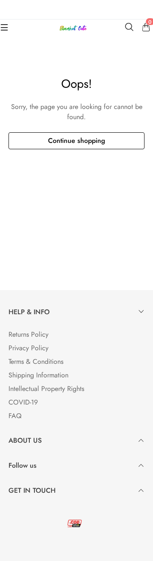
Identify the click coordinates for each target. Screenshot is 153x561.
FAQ (15, 416)
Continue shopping (76, 140)
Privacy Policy (28, 348)
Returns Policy (28, 334)
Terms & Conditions (35, 361)
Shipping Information (38, 375)
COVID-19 (23, 402)
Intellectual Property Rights (46, 389)
